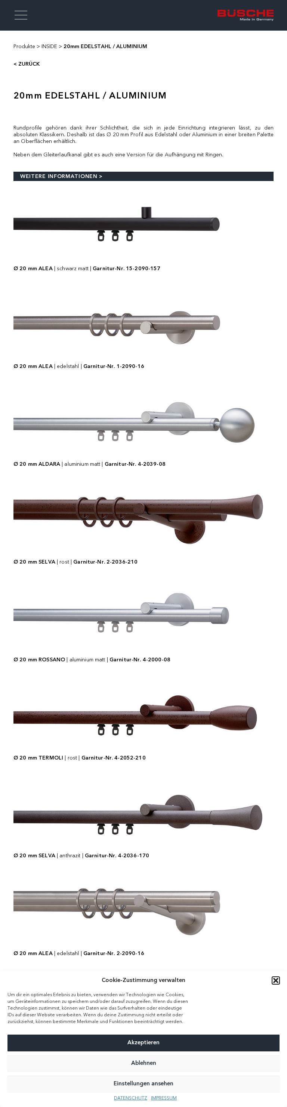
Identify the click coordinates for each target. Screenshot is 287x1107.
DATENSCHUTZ (130, 1098)
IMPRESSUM (164, 1098)
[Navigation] (20, 15)
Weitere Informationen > (61, 176)
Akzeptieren (143, 1043)
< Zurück (26, 64)
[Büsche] (245, 15)
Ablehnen (143, 1063)
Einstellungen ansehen (143, 1084)
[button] (276, 980)
